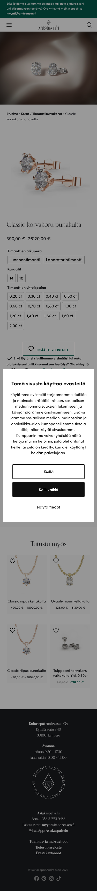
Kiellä (49, 471)
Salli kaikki (48, 489)
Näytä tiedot (48, 507)
